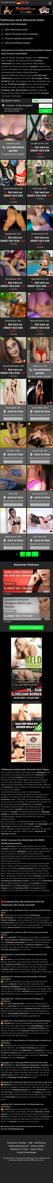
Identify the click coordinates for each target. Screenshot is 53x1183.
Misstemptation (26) (39, 320)
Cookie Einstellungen (26, 1152)
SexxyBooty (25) (13, 279)
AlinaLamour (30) (13, 536)
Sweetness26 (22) (39, 233)
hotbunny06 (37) (40, 493)
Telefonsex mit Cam (20, 1090)
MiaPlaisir (5, 1082)
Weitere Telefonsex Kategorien (26, 628)
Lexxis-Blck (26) (39, 407)
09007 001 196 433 (20, 588)
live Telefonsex (37, 1026)
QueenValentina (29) (13, 188)
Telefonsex (40, 772)
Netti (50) (13, 493)
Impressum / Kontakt (16, 1143)
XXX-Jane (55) (40, 536)
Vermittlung (46, 101)
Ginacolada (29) (13, 407)
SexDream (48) (40, 188)
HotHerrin (5, 910)
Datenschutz (40, 1143)
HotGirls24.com (17, 1129)
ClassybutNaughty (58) (13, 366)
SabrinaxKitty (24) (39, 279)
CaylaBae (5, 1021)
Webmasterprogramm (19, 1146)
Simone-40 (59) (39, 450)
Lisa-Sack (5, 954)
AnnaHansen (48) (13, 320)
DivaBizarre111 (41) (40, 143)
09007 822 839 (40, 195)
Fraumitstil (5, 932)
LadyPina (4, 1104)
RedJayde (5, 1062)
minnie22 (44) (13, 450)
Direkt (36, 101)
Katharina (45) (13, 143)
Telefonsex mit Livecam (14, 942)
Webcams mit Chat (19, 1149)
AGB (30, 1143)
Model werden (37, 1146)
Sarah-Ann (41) (40, 366)
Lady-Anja (5, 999)
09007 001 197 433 (20, 616)
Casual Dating (36, 1149)
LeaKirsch (5, 977)
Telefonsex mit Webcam (10, 986)
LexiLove (4, 1040)
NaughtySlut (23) (13, 233)
